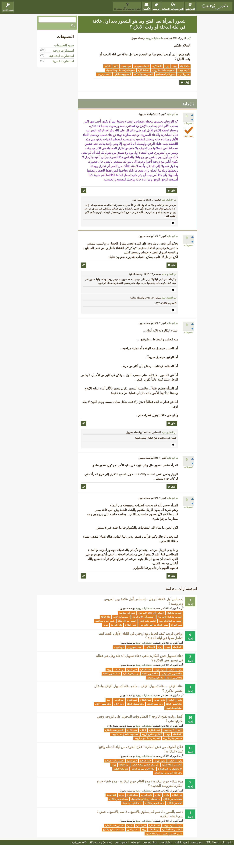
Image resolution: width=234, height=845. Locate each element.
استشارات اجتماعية (61, 56)
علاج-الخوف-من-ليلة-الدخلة (143, 769)
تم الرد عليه (172, 114)
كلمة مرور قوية (79, 842)
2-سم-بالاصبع (176, 833)
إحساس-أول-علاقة (121, 617)
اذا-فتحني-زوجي (104, 74)
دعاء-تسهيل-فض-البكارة (171, 673)
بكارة (116, 66)
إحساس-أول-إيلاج (174, 613)
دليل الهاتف (166, 842)
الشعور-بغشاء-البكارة (114, 730)
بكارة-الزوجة (183, 70)
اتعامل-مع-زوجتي (141, 66)
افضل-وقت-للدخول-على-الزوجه (124, 734)
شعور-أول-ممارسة (127, 613)
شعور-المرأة (183, 74)
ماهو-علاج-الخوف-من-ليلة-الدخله (168, 773)
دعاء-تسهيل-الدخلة (150, 673)
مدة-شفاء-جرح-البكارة (172, 799)
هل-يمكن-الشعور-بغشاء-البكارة (145, 764)
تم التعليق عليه (168, 199)
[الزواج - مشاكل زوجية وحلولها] (214, 6)
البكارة (107, 66)
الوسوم (156, 8)
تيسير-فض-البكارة (130, 673)
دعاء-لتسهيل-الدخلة (111, 673)
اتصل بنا (227, 842)
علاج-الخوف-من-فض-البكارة (170, 769)
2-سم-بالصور (132, 829)
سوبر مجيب (196, 842)
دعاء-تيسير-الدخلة (174, 677)
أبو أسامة (135, 842)
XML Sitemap (212, 842)
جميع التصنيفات (64, 45)
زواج (167, 66)
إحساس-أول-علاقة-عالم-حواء (151, 613)
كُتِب (189, 38)
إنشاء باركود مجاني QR (101, 842)
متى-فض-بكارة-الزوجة (172, 738)
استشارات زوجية (154, 38)
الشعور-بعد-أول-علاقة (143, 74)
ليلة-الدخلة (184, 66)
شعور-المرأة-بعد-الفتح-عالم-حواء (120, 70)
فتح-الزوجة (126, 66)
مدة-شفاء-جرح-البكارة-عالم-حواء (145, 799)
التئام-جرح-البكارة (174, 803)
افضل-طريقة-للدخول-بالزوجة (147, 738)
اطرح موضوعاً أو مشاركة (127, 8)
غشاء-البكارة (143, 70)
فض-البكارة (132, 669)
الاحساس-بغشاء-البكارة (172, 764)
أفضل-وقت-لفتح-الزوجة (152, 734)
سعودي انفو (121, 842)
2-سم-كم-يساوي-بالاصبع (113, 829)
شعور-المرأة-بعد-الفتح (165, 74)
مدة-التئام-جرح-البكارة (118, 799)
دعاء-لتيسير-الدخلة (155, 677)
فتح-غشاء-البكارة (121, 769)
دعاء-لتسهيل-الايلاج (174, 708)
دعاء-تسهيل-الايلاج (103, 704)
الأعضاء (146, 8)
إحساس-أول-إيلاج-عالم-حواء (170, 617)
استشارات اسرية (63, 61)
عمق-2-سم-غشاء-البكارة (156, 833)
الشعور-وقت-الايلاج (122, 74)
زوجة (175, 66)
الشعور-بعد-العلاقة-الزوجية (163, 70)
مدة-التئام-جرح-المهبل (132, 803)
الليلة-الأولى (157, 66)
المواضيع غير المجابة (173, 8)
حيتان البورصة (150, 842)
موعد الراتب (181, 842)
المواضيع (190, 8)
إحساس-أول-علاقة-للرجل (143, 617)
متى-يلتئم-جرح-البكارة (154, 803)
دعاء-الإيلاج (119, 704)
